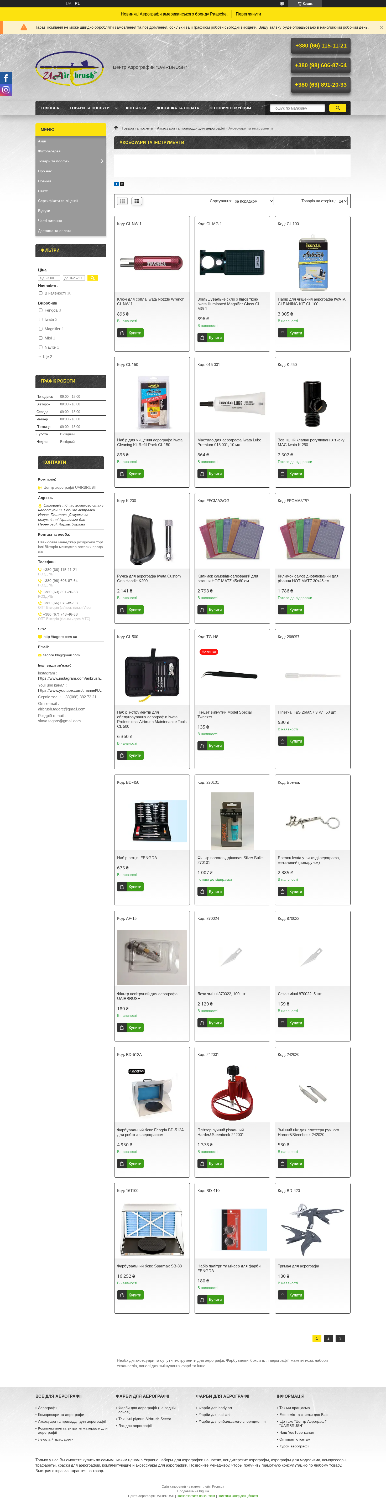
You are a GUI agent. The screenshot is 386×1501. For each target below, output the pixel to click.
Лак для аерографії (135, 1425)
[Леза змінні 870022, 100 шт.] (232, 957)
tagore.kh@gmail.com (61, 655)
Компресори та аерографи (61, 1414)
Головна (50, 108)
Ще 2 (47, 357)
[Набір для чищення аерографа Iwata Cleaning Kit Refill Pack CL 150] (152, 403)
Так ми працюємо (294, 1408)
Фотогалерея (49, 151)
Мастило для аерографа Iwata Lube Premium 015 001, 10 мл (229, 442)
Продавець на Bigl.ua (193, 1491)
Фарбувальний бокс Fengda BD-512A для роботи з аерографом (150, 1132)
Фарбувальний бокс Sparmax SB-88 (149, 1266)
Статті (43, 191)
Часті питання (50, 221)
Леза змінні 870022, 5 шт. (300, 994)
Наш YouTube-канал (296, 1432)
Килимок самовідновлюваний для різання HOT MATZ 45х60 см (227, 578)
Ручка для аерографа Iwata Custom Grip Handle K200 (149, 578)
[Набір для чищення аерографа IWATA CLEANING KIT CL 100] (313, 263)
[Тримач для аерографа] (313, 1229)
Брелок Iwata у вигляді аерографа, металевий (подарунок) (309, 860)
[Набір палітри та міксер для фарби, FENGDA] (232, 1229)
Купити (135, 333)
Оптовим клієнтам (294, 1439)
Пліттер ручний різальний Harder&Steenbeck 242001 (220, 1132)
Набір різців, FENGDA (137, 857)
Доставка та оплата (178, 108)
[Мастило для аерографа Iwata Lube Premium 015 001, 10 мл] (232, 403)
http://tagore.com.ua (60, 637)
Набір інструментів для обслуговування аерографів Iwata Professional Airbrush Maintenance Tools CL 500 (152, 719)
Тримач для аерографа (298, 1266)
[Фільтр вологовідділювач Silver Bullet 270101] (232, 821)
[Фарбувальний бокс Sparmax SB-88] (152, 1229)
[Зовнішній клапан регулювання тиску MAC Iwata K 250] (313, 403)
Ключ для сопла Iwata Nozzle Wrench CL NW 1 (150, 301)
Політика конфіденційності (238, 1496)
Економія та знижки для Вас (303, 1414)
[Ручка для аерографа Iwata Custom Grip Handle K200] (152, 540)
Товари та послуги (89, 108)
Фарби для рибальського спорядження (232, 1421)
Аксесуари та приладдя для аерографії (191, 128)
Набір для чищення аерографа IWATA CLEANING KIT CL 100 (311, 301)
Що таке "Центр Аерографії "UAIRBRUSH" (302, 1423)
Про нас (45, 171)
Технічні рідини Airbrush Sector (144, 1419)
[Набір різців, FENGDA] (152, 821)
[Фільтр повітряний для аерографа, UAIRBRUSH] (152, 957)
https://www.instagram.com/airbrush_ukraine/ (71, 678)
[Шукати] (337, 108)
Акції (42, 141)
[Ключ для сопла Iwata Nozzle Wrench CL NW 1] (152, 263)
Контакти (136, 108)
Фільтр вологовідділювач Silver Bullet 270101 (230, 860)
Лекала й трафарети (56, 1439)
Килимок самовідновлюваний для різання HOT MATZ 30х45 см (308, 578)
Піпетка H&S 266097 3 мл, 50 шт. (307, 712)
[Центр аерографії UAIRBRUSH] (69, 67)
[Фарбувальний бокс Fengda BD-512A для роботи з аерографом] (152, 1093)
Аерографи (48, 1408)
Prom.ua (218, 1486)
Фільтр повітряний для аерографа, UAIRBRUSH (148, 996)
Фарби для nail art (214, 1414)
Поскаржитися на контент (196, 1496)
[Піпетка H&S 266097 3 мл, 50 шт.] (313, 676)
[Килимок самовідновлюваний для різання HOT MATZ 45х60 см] (232, 540)
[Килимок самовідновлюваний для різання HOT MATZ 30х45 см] (313, 540)
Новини (44, 181)
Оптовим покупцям (230, 108)
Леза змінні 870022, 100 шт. (221, 994)
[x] (122, 184)
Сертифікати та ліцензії (58, 201)
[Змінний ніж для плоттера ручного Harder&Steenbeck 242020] (313, 1093)
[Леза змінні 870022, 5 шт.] (313, 957)
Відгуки (44, 211)
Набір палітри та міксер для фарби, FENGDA (229, 1268)
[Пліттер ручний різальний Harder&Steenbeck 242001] (232, 1093)
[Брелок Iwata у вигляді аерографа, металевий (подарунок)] (313, 821)
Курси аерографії (294, 1446)
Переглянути (248, 14)
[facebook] (116, 184)
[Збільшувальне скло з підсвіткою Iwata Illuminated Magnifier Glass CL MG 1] (232, 263)
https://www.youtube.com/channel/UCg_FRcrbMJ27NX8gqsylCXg (71, 690)
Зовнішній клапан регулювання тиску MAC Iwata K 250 (311, 442)
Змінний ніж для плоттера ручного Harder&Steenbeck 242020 (308, 1132)
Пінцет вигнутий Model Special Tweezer (224, 714)
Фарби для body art (215, 1408)
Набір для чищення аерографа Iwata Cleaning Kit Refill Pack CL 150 (149, 442)
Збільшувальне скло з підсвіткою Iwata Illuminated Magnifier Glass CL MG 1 (228, 304)
